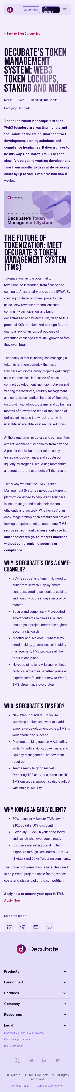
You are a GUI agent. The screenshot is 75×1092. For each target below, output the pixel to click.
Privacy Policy (20, 1085)
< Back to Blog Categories (22, 33)
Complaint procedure (17, 1039)
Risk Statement (13, 1045)
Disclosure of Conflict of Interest (24, 1032)
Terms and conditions (49, 1085)
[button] (37, 971)
